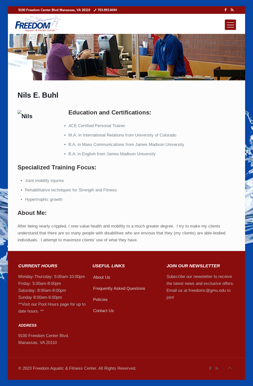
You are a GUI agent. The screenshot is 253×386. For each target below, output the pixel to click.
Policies (100, 299)
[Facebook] (225, 10)
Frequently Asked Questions (119, 288)
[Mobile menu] (230, 25)
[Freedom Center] (38, 24)
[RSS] (232, 10)
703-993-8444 (107, 10)
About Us (101, 277)
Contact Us (103, 310)
